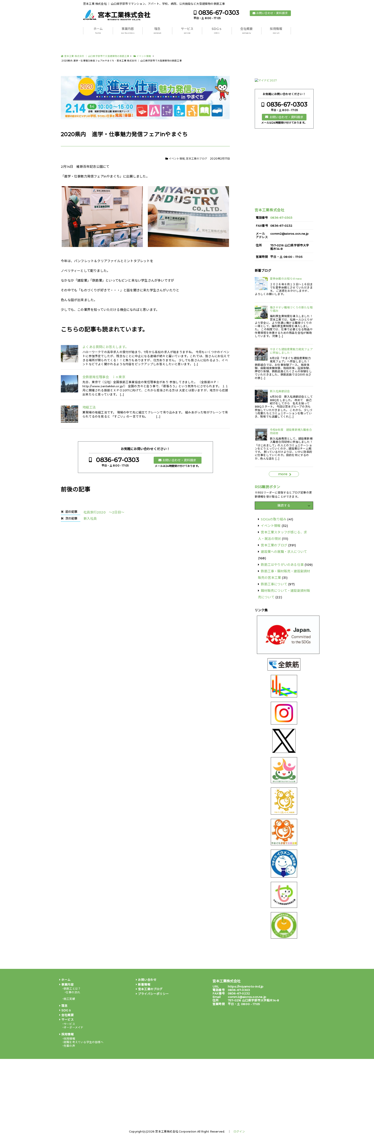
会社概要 (246, 30)
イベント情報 (177, 158)
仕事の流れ (73, 992)
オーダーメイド (73, 1027)
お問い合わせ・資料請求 (272, 13)
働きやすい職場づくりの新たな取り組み (291, 309)
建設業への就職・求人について (284, 552)
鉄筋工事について (274, 584)
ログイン (239, 1131)
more (283, 474)
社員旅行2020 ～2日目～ (104, 512)
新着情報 (144, 984)
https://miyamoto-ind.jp (246, 986)
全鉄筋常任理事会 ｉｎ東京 (103, 377)
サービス (187, 30)
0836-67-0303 (218, 13)
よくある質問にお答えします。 (105, 347)
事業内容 (127, 30)
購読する (283, 505)
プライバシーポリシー (153, 993)
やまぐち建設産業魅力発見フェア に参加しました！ (291, 351)
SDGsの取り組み (273, 519)
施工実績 (69, 998)
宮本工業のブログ (196, 158)
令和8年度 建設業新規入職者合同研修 (291, 431)
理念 (157, 30)
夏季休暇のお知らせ (286, 278)
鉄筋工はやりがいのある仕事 (282, 565)
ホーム (98, 30)
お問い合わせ (147, 979)
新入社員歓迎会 (280, 391)
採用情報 (276, 30)
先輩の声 (69, 1045)
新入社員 (90, 518)
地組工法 (89, 407)
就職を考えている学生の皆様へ (83, 1042)
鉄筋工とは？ (72, 988)
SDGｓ (217, 30)
